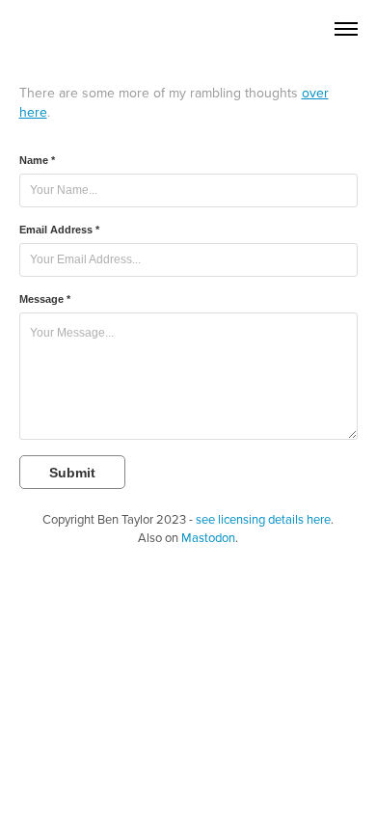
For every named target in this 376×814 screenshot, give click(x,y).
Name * (37, 160)
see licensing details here (263, 519)
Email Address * (59, 229)
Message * (44, 299)
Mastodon (208, 537)
